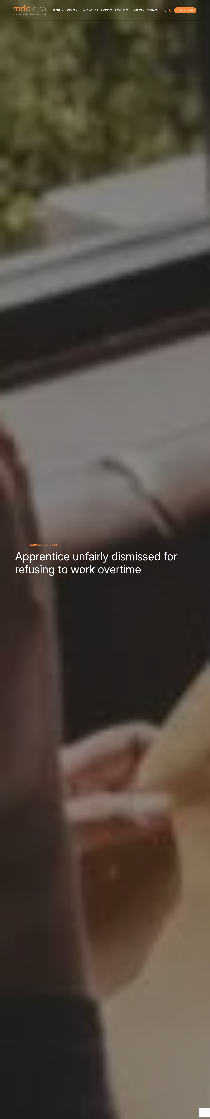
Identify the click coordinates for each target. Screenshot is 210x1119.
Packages (106, 10)
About (56, 10)
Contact (152, 10)
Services (71, 10)
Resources (121, 10)
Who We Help (90, 10)
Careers (139, 10)
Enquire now (186, 11)
